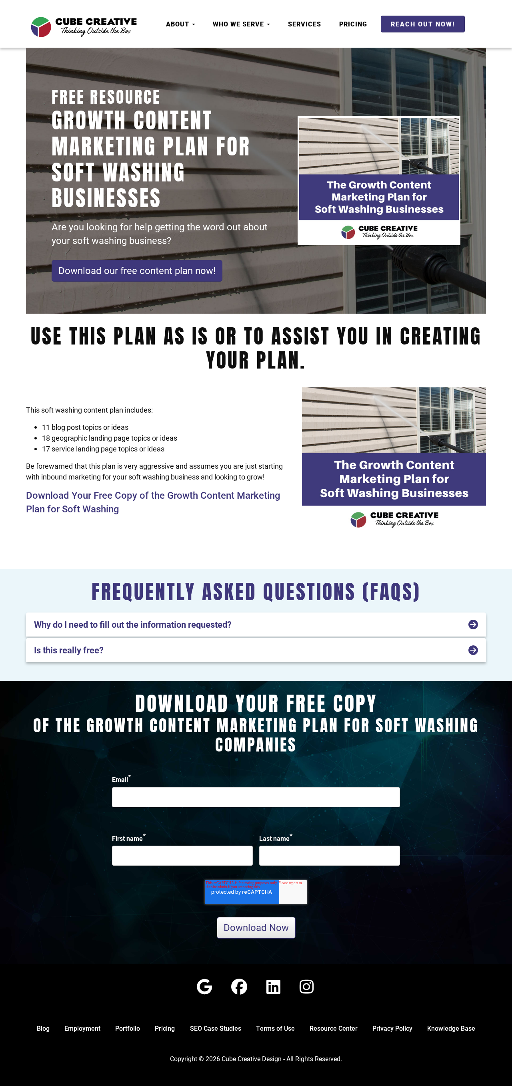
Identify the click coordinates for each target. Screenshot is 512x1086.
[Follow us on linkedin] (273, 986)
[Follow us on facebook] (239, 986)
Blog (43, 1028)
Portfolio (127, 1028)
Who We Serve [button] (239, 24)
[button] (256, 625)
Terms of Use (275, 1028)
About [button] (178, 24)
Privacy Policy (392, 1028)
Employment (82, 1028)
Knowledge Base (451, 1028)
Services (304, 24)
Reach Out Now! (423, 24)
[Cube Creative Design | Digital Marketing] (84, 27)
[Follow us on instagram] (307, 986)
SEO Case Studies (215, 1028)
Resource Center (334, 1028)
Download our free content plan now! (137, 270)
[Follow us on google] (204, 986)
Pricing (353, 24)
